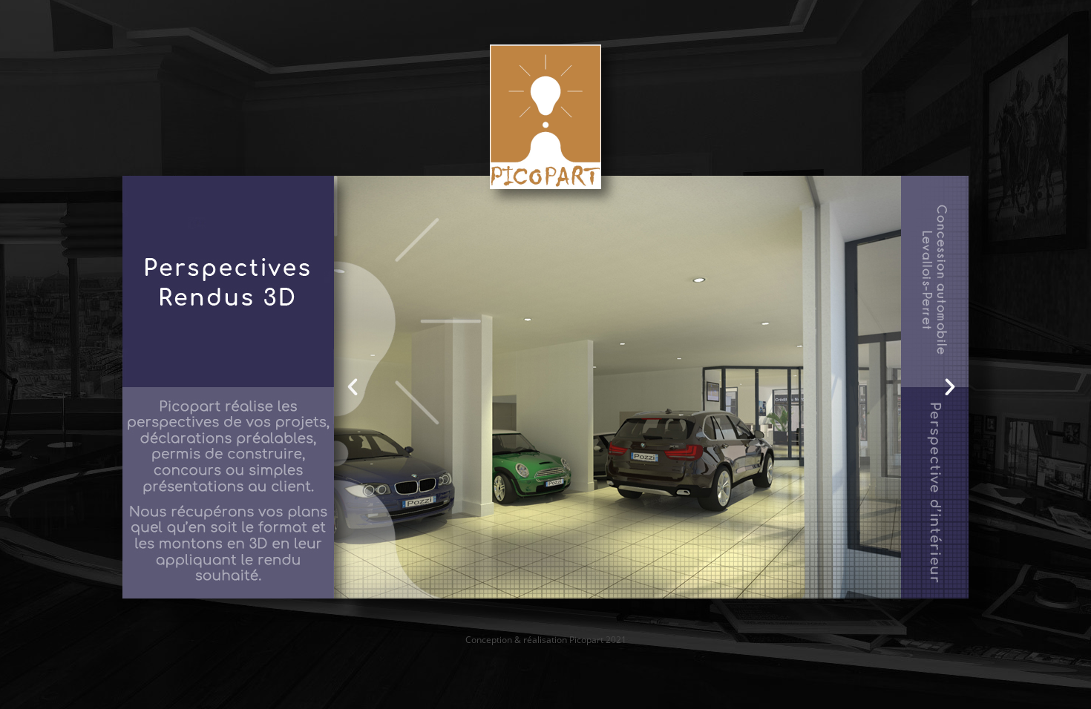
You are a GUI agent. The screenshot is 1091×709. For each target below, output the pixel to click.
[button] (352, 387)
